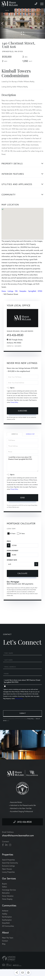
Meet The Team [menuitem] (7, 938)
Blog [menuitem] (3, 944)
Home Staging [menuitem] (7, 899)
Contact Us (10, 346)
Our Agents (18, 346)
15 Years (22, 533)
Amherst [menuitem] (5, 911)
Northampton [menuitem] (7, 917)
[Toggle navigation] (41, 4)
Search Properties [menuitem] (8, 860)
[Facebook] (3, 844)
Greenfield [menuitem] (6, 923)
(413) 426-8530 (24, 821)
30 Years (12, 533)
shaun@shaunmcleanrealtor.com (18, 835)
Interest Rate (12, 560)
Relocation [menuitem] (6, 893)
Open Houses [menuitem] (7, 869)
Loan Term (11, 529)
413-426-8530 (15, 335)
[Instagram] (10, 844)
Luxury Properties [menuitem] (8, 872)
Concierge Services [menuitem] (9, 890)
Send (22, 497)
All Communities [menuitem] (8, 926)
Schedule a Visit (30, 434)
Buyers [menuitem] (4, 884)
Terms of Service (12, 507)
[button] (3, 23)
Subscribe (22, 411)
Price (9, 541)
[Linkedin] (6, 844)
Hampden (22, 291)
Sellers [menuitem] (4, 887)
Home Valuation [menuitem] (8, 896)
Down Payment (12, 551)
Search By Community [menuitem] (10, 863)
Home (4, 291)
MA (16, 291)
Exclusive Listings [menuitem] (8, 866)
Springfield (32, 291)
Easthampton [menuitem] (7, 920)
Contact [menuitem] (5, 941)
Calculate (22, 573)
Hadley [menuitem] (4, 914)
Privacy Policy (14, 402)
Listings (10, 291)
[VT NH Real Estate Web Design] (22, 959)
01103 (40, 291)
